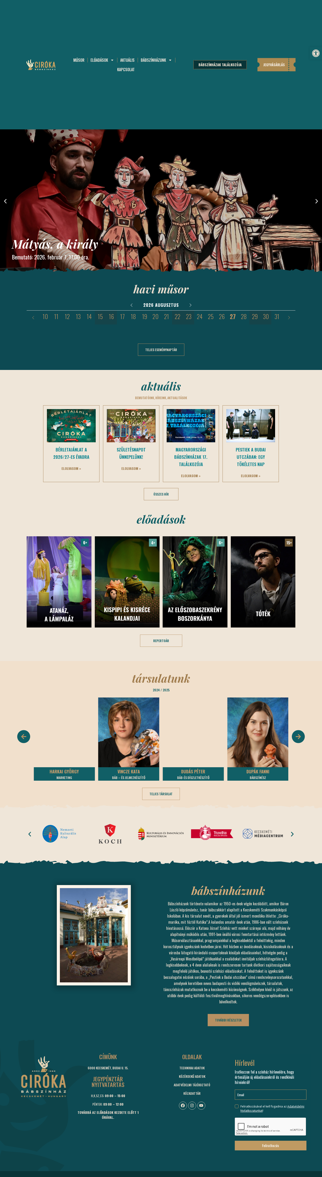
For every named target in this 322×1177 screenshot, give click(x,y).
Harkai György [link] (64, 771)
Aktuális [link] (127, 60)
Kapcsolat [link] (126, 69)
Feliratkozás (270, 1145)
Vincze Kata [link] (129, 771)
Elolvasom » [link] (71, 468)
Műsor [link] (78, 60)
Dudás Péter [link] (193, 771)
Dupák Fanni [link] (257, 771)
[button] (5, 201)
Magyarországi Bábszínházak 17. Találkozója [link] (190, 457)
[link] (316, 53)
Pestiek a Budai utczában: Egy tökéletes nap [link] (251, 457)
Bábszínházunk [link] (153, 60)
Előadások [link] (99, 60)
